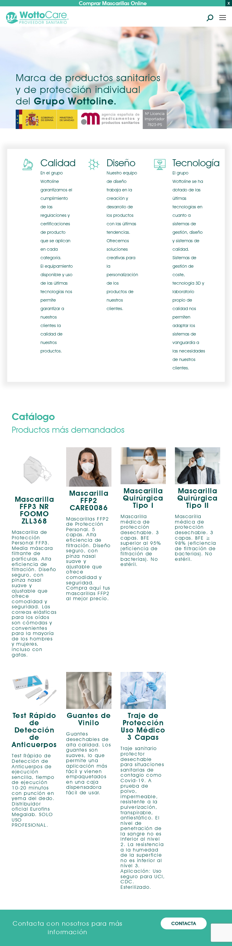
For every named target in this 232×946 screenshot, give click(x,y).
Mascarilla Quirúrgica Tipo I (143, 498)
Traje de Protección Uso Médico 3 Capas (143, 726)
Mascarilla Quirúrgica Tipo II (197, 498)
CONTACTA (183, 923)
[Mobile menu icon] (222, 17)
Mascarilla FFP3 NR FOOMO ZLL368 (34, 510)
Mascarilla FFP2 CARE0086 (89, 500)
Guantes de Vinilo (89, 719)
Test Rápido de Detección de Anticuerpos (34, 730)
